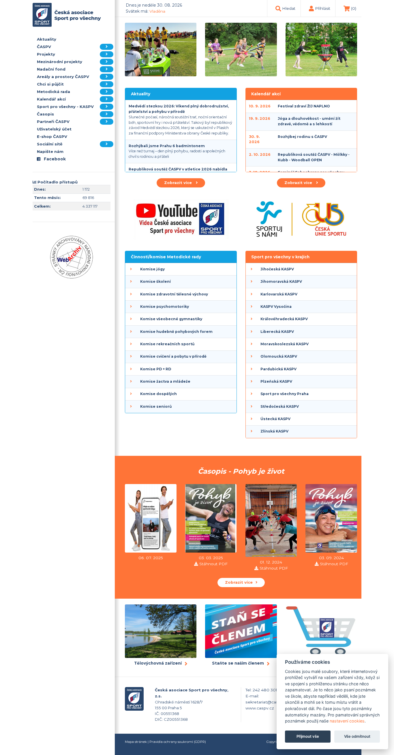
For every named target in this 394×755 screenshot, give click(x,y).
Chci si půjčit (50, 84)
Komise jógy (152, 269)
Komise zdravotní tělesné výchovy (174, 294)
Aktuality (46, 39)
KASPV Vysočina (276, 306)
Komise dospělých (158, 394)
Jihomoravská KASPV (281, 281)
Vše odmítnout (357, 736)
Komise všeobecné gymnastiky (171, 319)
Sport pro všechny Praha (284, 394)
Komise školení (155, 281)
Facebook (54, 159)
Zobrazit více (178, 182)
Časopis (45, 114)
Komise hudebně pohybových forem (176, 331)
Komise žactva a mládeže (165, 381)
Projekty (46, 54)
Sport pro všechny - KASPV (65, 106)
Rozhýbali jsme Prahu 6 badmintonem (167, 146)
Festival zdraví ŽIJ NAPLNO (304, 106)
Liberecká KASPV (277, 331)
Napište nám (50, 151)
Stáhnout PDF (213, 563)
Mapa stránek (136, 742)
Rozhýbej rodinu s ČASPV (302, 136)
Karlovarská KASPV (278, 294)
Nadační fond (51, 69)
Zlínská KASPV (274, 431)
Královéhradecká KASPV (284, 319)
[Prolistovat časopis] (151, 519)
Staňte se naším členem (238, 663)
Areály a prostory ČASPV (63, 76)
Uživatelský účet (54, 129)
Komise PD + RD (155, 369)
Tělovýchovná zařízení (158, 663)
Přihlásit (322, 8)
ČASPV (44, 46)
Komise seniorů (156, 406)
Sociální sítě (49, 144)
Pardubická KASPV (278, 369)
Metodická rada (53, 91)
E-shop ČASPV (52, 136)
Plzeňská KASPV (276, 381)
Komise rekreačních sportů (167, 344)
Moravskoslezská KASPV (284, 344)
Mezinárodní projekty (59, 61)
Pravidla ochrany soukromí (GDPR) (177, 742)
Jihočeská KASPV (277, 269)
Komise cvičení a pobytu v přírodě (173, 356)
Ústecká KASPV (275, 419)
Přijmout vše (308, 736)
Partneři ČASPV (53, 121)
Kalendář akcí (51, 99)
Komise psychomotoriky (164, 306)
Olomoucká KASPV (278, 356)
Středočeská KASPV (279, 406)
